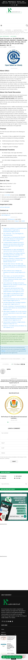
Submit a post (5, 2)
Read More (19, 658)
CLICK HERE (7, 195)
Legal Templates (12, 2)
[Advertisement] (14, 18)
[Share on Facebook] (14, 364)
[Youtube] (16, 5)
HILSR (23, 358)
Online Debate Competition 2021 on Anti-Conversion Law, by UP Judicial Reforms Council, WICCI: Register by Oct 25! (14, 313)
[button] (1, 409)
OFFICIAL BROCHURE (5, 207)
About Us (5, 1)
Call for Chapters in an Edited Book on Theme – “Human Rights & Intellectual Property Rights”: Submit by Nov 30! (13, 295)
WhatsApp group (11, 219)
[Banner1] (14, 506)
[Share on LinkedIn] (18, 364)
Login (23, 1)
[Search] (26, 25)
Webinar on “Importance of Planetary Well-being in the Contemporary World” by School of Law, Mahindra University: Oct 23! (14, 260)
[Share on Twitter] (15, 364)
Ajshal (5, 47)
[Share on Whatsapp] (19, 364)
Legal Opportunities (21, 2)
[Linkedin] (14, 5)
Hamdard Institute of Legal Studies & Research (10, 358)
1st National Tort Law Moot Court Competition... (11, 638)
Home (1, 30)
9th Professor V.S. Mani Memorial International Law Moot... (14, 417)
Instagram (17, 221)
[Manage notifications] (23, 657)
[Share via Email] (24, 364)
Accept (13, 658)
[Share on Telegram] (21, 364)
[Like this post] (12, 364)
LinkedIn (23, 221)
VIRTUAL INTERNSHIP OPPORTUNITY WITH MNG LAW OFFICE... (10, 646)
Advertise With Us (12, 1)
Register (19, 1)
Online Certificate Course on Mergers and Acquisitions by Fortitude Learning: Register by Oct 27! (14, 272)
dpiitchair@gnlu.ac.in (5, 215)
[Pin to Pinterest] (17, 364)
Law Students (8, 30)
